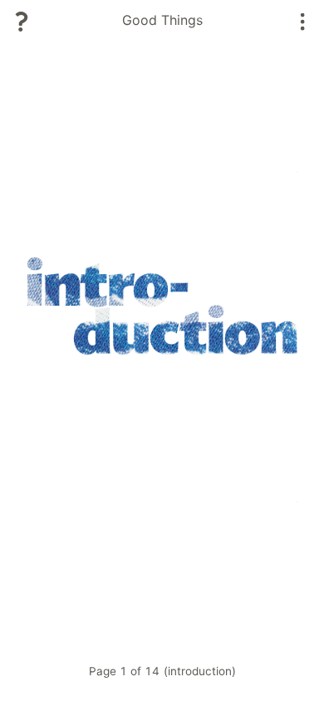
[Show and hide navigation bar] (302, 22)
